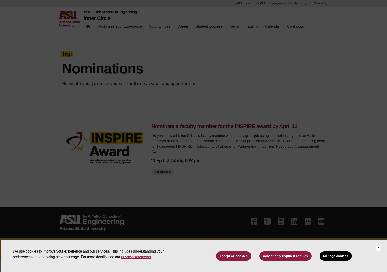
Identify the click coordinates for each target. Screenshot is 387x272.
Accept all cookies (233, 256)
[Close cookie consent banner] (378, 248)
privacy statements (136, 257)
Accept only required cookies (285, 256)
